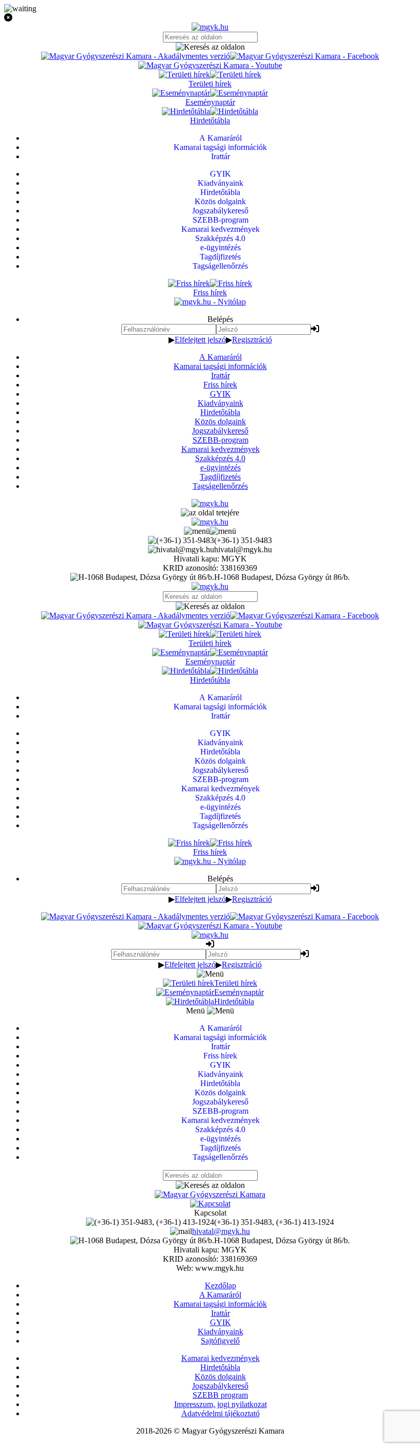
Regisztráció (252, 339)
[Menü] (210, 531)
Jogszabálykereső (220, 430)
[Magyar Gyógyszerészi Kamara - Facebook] (304, 56)
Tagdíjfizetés (220, 476)
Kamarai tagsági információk (220, 366)
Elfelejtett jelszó (200, 339)
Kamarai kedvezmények (220, 449)
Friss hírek (220, 384)
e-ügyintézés (220, 467)
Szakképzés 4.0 (220, 458)
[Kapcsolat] (210, 1203)
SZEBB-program (220, 440)
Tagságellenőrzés (220, 486)
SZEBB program (220, 1395)
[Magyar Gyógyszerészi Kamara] (210, 1194)
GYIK (220, 394)
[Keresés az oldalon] (210, 47)
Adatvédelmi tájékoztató (220, 1413)
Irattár (220, 375)
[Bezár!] (210, 18)
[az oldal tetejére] (210, 512)
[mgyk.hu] (210, 27)
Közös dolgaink (220, 421)
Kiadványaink (220, 403)
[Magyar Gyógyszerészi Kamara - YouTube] (210, 65)
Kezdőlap (220, 1285)
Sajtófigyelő (220, 1340)
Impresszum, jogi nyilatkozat (220, 1404)
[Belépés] (315, 329)
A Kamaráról (220, 357)
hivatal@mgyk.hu (221, 1231)
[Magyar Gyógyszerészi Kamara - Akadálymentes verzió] (135, 56)
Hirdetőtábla (220, 412)
